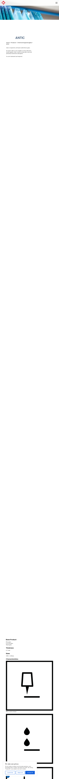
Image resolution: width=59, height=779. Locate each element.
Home (8, 42)
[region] (20, 768)
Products (13, 42)
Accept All (30, 772)
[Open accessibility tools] (8, 776)
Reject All (20, 772)
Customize (10, 772)
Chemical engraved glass (24, 42)
